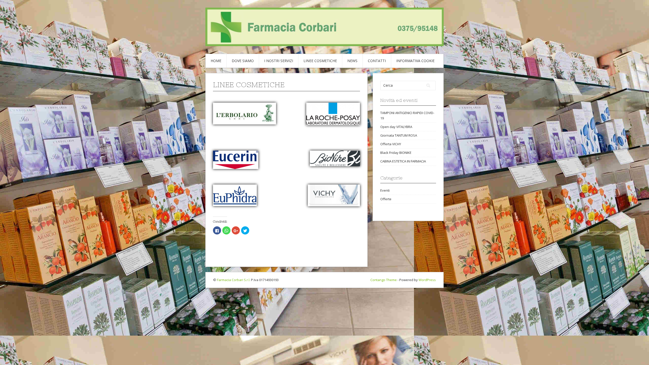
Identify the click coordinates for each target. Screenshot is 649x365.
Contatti (377, 60)
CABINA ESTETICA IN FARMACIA (403, 161)
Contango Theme (383, 280)
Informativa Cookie (415, 60)
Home (216, 60)
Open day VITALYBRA (396, 126)
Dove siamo (243, 60)
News (352, 60)
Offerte (385, 199)
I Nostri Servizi (278, 60)
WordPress (427, 280)
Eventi (385, 190)
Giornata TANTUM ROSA (398, 135)
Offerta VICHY (390, 144)
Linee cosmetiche (320, 60)
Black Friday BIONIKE (395, 152)
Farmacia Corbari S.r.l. (233, 280)
